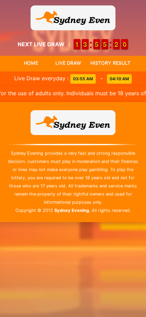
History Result (110, 63)
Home (31, 63)
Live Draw (68, 63)
